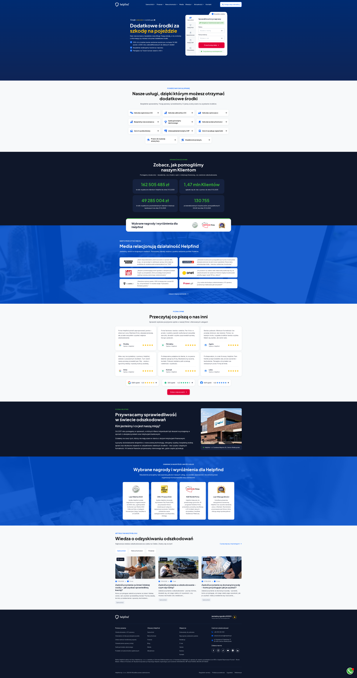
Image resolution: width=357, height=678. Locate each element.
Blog (148, 643)
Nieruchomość (151, 636)
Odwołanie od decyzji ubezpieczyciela (127, 636)
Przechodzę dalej (210, 45)
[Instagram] (218, 650)
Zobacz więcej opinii (177, 392)
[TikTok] (223, 650)
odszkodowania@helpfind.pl (222, 636)
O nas (181, 643)
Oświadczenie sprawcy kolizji (124, 643)
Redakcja (182, 639)
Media (149, 647)
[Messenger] (233, 650)
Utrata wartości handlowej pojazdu (125, 639)
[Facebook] (214, 650)
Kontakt (181, 654)
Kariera (181, 651)
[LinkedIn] (238, 650)
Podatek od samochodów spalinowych (127, 651)
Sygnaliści (230, 672)
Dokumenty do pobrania (186, 632)
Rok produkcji (202, 34)
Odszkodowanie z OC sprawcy (124, 632)
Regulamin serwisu (204, 672)
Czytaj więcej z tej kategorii (230, 544)
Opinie (181, 647)
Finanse (149, 639)
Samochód (150, 632)
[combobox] (211, 30)
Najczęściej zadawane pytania (188, 636)
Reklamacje (238, 672)
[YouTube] (228, 650)
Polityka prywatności (218, 672)
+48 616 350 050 (219, 632)
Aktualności (150, 651)
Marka (200, 27)
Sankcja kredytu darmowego (124, 647)
